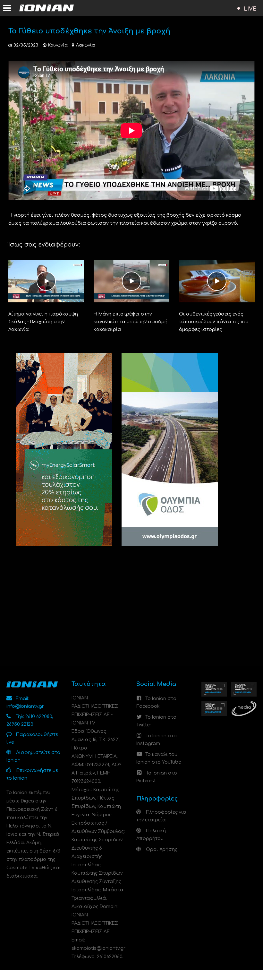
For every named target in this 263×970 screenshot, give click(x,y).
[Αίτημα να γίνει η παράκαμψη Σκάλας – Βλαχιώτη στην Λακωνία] (46, 281)
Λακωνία (85, 45)
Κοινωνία (58, 45)
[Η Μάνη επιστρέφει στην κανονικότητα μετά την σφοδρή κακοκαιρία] (131, 281)
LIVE (250, 9)
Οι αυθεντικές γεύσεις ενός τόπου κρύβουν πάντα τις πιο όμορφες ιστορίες (214, 322)
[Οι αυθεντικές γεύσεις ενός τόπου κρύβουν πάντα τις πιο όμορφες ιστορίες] (217, 281)
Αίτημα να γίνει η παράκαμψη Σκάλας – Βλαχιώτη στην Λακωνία (43, 322)
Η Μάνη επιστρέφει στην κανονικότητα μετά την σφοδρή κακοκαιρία (130, 322)
